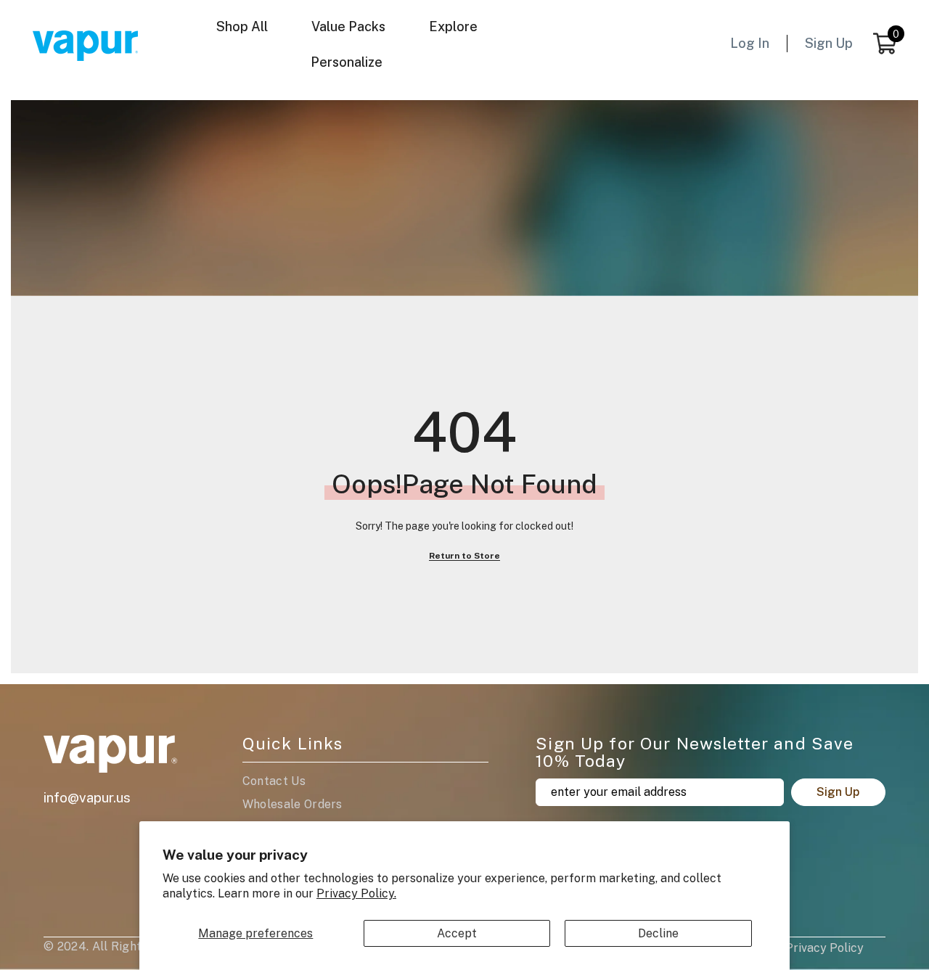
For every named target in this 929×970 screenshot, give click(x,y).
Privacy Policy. (356, 893)
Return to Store (464, 556)
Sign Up (838, 792)
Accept (457, 933)
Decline (658, 933)
